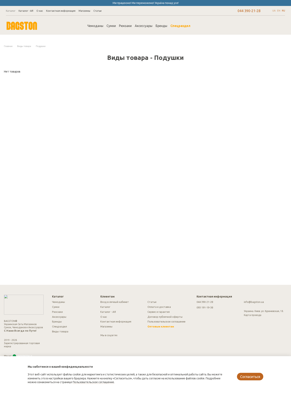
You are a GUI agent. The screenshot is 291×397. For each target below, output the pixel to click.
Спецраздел (180, 26)
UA (274, 11)
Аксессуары (143, 26)
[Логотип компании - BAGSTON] (24, 304)
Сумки (111, 26)
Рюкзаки (125, 26)
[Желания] (261, 26)
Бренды (161, 26)
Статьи (97, 11)
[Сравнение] (251, 26)
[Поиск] (201, 26)
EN (278, 11)
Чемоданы (95, 26)
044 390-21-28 (249, 10)
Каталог (10, 11)
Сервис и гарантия (158, 311)
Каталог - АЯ (26, 11)
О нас (39, 11)
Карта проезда (252, 315)
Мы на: (8, 356)
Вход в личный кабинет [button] (114, 301)
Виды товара (60, 331)
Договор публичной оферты (165, 316)
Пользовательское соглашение (166, 321)
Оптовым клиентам (160, 326)
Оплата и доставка (159, 306)
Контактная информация (60, 11)
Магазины (84, 11)
